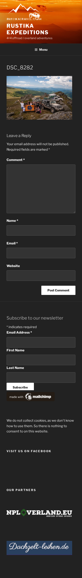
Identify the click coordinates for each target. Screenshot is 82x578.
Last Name (15, 368)
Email (12, 243)
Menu (43, 49)
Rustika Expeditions (28, 29)
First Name (15, 350)
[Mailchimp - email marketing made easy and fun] (31, 400)
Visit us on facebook (29, 451)
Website (13, 266)
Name (12, 221)
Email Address (19, 332)
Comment (16, 160)
